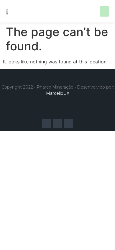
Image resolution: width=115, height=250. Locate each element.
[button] (104, 11)
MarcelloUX (57, 93)
